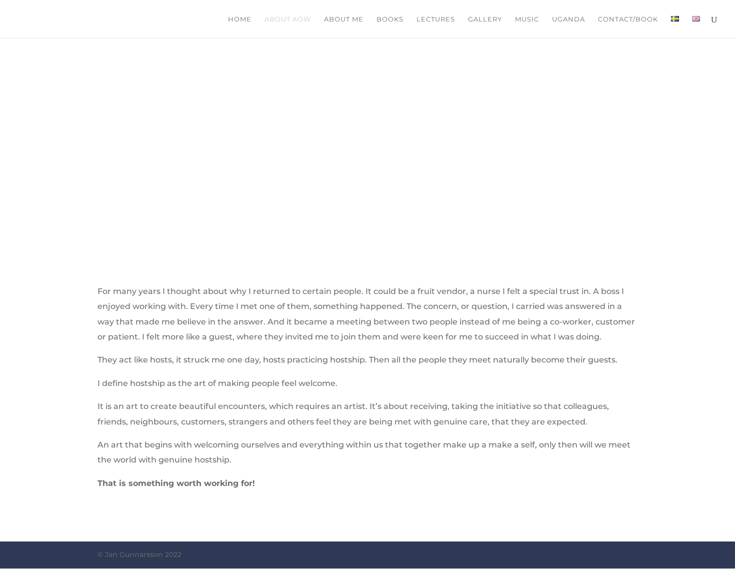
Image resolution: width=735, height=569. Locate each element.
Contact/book (628, 19)
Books (390, 19)
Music (527, 19)
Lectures (435, 19)
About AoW (287, 19)
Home (240, 19)
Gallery (485, 19)
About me (344, 19)
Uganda (568, 19)
